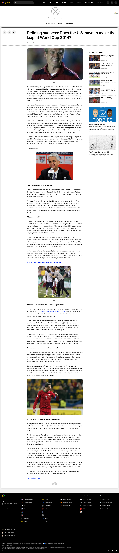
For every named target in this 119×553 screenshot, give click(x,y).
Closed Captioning (13, 543)
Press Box (28, 543)
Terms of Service (61, 543)
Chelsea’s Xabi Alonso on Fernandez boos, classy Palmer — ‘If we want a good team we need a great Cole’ (108, 56)
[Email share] (14, 32)
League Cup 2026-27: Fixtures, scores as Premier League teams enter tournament (107, 98)
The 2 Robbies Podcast (97, 124)
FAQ (18, 543)
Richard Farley (31, 42)
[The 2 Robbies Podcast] (102, 114)
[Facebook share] (5, 32)
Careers (7, 543)
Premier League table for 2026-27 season (107, 73)
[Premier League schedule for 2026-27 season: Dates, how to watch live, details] (94, 91)
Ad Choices (33, 543)
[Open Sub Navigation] (45, 2)
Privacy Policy (39, 543)
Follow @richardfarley (34, 478)
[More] (108, 2)
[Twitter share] (9, 32)
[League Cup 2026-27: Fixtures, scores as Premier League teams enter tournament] (94, 100)
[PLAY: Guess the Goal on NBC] (102, 142)
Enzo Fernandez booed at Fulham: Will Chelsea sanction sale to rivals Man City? (107, 64)
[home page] (6, 2)
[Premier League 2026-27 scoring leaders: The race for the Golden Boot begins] (94, 83)
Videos (60, 23)
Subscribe (5, 508)
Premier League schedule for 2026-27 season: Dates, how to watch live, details (108, 89)
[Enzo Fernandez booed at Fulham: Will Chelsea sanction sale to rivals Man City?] (94, 66)
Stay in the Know (6, 501)
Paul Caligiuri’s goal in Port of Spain (53, 311)
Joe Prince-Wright (103, 77)
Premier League (50, 23)
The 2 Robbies (69, 23)
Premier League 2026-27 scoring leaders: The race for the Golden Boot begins (108, 81)
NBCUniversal (9, 545)
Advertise (3, 543)
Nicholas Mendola (103, 60)
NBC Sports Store (23, 543)
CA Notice (55, 543)
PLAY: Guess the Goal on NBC (99, 152)
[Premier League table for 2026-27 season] (94, 75)
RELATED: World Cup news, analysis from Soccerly (44, 262)
